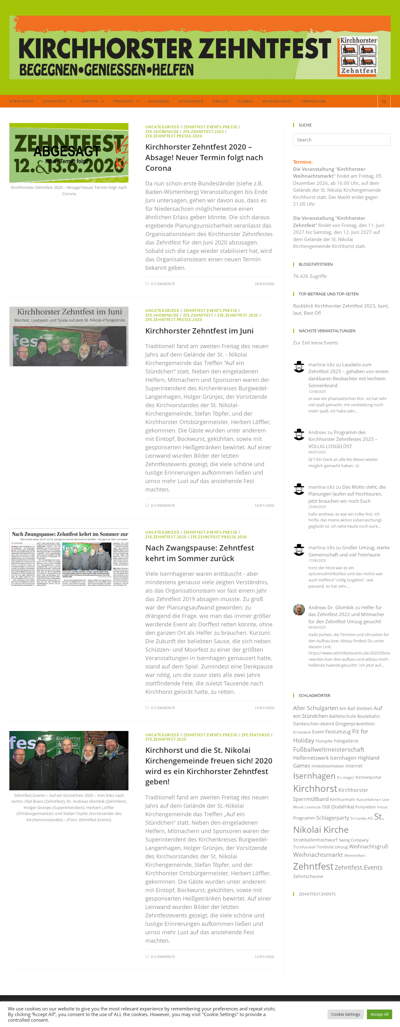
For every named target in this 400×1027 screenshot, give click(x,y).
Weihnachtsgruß (368, 846)
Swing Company (354, 840)
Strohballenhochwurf (315, 840)
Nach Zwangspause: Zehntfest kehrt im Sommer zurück (199, 552)
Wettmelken (354, 855)
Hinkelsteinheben (328, 766)
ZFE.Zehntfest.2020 (203, 131)
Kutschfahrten (369, 799)
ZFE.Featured (256, 735)
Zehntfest (313, 866)
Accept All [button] (379, 1014)
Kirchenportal (368, 777)
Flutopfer (324, 741)
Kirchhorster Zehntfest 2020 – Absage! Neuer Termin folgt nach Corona (204, 157)
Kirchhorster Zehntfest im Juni (199, 330)
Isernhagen (314, 775)
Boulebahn (368, 716)
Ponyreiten (365, 807)
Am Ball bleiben (355, 708)
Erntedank (302, 732)
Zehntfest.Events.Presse (210, 127)
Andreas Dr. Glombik (331, 607)
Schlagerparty (332, 817)
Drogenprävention (355, 723)
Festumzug (338, 731)
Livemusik (313, 807)
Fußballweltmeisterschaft (328, 749)
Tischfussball (304, 847)
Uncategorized (162, 127)
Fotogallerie (346, 741)
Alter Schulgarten (315, 708)
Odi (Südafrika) (338, 806)
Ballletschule (342, 716)
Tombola (325, 847)
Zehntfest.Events (359, 867)
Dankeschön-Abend (313, 724)
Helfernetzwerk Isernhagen (325, 757)
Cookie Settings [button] (345, 1014)
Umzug (341, 847)
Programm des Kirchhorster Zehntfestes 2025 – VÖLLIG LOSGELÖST (343, 439)
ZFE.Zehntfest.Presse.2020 (173, 136)
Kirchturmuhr (342, 799)
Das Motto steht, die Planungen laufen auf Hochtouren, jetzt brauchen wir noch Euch (347, 494)
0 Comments (163, 283)
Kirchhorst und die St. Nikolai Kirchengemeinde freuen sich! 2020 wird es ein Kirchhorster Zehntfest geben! (208, 766)
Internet (354, 766)
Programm (304, 818)
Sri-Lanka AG (361, 818)
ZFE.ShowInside (162, 131)
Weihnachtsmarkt (318, 854)
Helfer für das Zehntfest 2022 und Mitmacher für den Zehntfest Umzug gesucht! (346, 614)
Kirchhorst (315, 788)
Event (318, 731)
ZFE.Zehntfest (198, 315)
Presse (382, 807)
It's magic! (345, 777)
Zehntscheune (308, 876)
